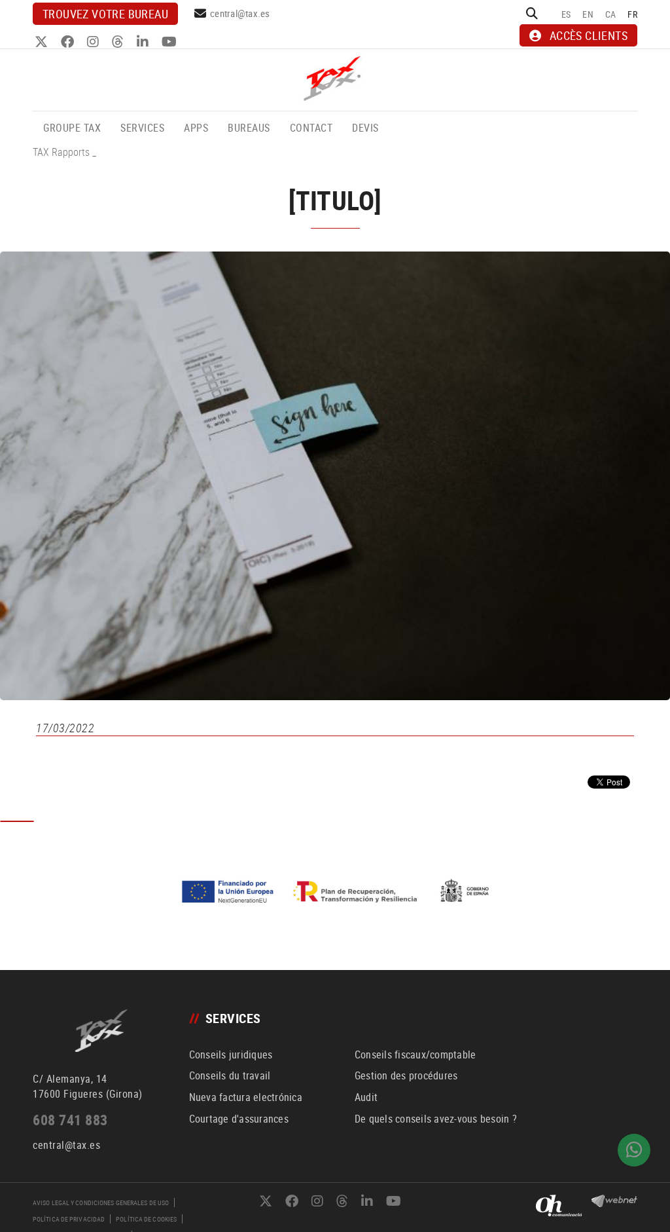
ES (566, 14)
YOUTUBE (171, 41)
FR (632, 14)
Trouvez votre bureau (105, 14)
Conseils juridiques (231, 1054)
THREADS (119, 41)
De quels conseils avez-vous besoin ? (436, 1118)
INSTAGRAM (94, 41)
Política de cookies (146, 1218)
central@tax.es (240, 13)
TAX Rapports (61, 152)
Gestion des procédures (406, 1075)
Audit (366, 1097)
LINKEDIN (144, 41)
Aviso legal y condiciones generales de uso (101, 1202)
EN (587, 14)
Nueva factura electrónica (245, 1097)
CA (610, 14)
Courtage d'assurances (239, 1118)
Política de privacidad (69, 1218)
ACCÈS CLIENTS (588, 35)
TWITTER (43, 41)
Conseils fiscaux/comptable (415, 1054)
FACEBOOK (69, 41)
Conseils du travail (230, 1075)
